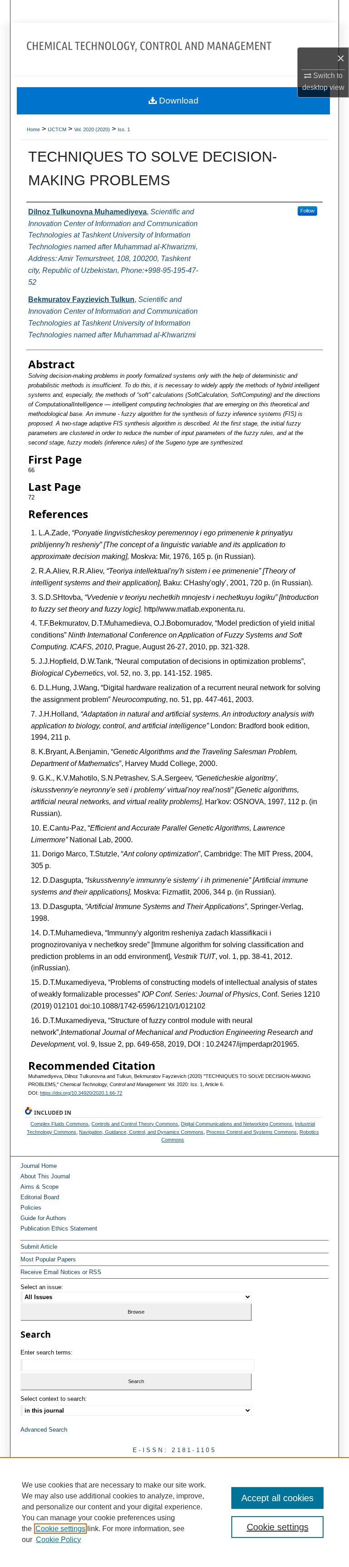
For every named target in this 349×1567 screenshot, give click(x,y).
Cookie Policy (58, 1539)
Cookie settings (60, 1528)
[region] (174, 1512)
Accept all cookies (277, 1498)
